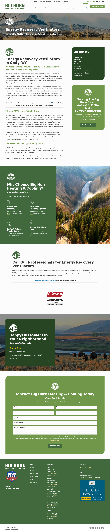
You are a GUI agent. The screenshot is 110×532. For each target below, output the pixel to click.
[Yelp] (90, 467)
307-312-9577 (100, 1)
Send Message (55, 445)
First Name (16, 406)
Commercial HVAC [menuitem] (44, 8)
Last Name (59, 406)
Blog (31, 479)
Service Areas (56, 1)
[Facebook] (85, 467)
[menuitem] (88, 57)
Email (57, 412)
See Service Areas (88, 125)
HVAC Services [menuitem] (54, 8)
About (32, 470)
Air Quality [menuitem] (85, 8)
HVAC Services (34, 476)
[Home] (14, 6)
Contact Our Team (97, 6)
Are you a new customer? (20, 422)
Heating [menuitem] (72, 8)
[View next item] (50, 361)
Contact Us (65, 1)
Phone (15, 412)
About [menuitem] (36, 8)
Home (35, 1)
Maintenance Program (45, 1)
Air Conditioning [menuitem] (64, 8)
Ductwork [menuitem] (78, 8)
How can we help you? (19, 427)
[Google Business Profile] (80, 467)
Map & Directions (52, 473)
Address (16, 417)
